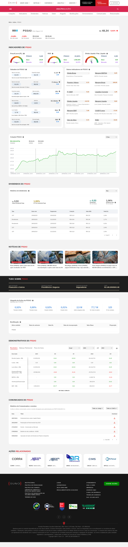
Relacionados (114, 14)
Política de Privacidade (34, 485)
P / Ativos (55, 82)
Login (59, 482)
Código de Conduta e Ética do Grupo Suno (32, 490)
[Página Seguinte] (117, 235)
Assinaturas (61, 485)
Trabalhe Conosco (93, 495)
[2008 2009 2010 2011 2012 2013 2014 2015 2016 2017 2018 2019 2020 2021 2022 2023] (89, 348)
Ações (14, 22)
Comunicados (101, 14)
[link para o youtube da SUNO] (69, 517)
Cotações (12, 14)
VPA (56, 91)
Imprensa (89, 487)
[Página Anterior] (112, 235)
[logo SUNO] (13, 3)
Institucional (30, 482)
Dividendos (34, 14)
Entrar (115, 3)
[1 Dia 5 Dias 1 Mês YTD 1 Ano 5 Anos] (111, 137)
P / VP (56, 72)
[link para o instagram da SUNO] (64, 517)
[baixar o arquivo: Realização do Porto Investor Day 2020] (114, 423)
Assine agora (111, 483)
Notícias (45, 14)
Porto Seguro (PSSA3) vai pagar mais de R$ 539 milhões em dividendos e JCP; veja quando (104, 267)
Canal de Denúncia (93, 492)
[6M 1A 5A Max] (111, 190)
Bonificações (74, 14)
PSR (56, 119)
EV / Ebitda (54, 101)
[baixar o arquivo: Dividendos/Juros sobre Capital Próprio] (114, 418)
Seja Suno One (62, 487)
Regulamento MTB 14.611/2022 (67, 490)
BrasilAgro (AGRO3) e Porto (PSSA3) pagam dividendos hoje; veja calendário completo (77, 267)
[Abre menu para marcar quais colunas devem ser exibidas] (116, 348)
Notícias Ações (16, 262)
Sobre (54, 14)
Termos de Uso (30, 497)
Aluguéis (63, 14)
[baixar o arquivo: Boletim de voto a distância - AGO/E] (114, 431)
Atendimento (91, 482)
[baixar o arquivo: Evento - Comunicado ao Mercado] (114, 427)
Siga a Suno (90, 485)
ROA (56, 110)
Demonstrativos (87, 14)
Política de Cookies (32, 487)
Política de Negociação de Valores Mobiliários (35, 494)
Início (10, 22)
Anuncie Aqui (91, 490)
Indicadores (23, 14)
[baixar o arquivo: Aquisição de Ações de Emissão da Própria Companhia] (114, 436)
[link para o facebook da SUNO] (58, 517)
